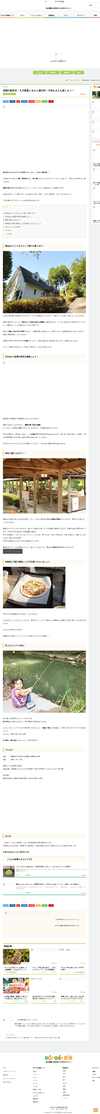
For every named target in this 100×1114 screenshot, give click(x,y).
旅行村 (44, 1037)
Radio (94, 1074)
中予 (64, 1074)
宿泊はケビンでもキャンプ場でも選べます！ (20, 213)
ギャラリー (80, 15)
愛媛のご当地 (37, 1089)
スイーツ (35, 1074)
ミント (35, 1020)
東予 (64, 1077)
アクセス (8, 230)
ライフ (66, 15)
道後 (64, 1071)
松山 (47, 1037)
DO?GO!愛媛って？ (7, 15)
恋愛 (64, 1092)
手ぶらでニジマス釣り (13, 227)
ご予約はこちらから (13, 551)
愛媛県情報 (66, 1095)
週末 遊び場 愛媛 (55, 1037)
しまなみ (39, 72)
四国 (12, 1037)
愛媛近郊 (67, 72)
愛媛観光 (51, 15)
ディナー (35, 1083)
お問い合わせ (7, 1082)
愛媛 (24, 1037)
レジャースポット (37, 15)
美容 (64, 1086)
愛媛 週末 (38, 1037)
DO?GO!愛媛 (56, 1112)
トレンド (65, 1098)
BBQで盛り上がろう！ (13, 220)
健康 (64, 1089)
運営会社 (5, 1075)
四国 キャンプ (18, 1037)
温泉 (79, 72)
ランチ (35, 1080)
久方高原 (8, 1037)
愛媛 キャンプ (31, 1037)
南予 (64, 1080)
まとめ (9, 234)
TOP (4, 1068)
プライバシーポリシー (10, 1078)
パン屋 (35, 1086)
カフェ (35, 1077)
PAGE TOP (95, 1110)
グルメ (22, 15)
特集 (94, 1071)
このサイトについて (9, 1071)
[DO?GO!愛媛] (58, 3)
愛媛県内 (53, 72)
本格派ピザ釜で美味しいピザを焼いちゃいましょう (23, 223)
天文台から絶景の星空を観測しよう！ (18, 216)
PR (93, 1081)
